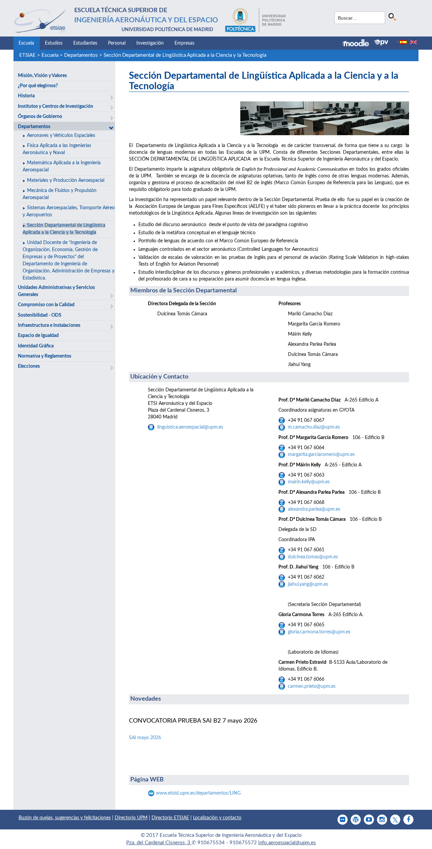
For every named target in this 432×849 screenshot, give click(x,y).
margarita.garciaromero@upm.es (321, 454)
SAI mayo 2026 (145, 737)
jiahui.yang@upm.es (308, 584)
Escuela (26, 43)
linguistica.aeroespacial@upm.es (190, 427)
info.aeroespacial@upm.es (287, 842)
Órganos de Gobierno (40, 116)
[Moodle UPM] (358, 43)
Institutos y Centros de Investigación (55, 106)
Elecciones (29, 366)
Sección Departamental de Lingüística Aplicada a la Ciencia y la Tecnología (185, 55)
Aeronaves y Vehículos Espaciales (61, 135)
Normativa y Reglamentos (44, 356)
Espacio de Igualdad (38, 335)
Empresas (184, 43)
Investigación (150, 43)
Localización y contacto (217, 818)
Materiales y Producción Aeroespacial (65, 180)
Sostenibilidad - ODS (39, 315)
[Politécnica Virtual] (381, 42)
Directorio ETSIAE (170, 818)
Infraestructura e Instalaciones (49, 325)
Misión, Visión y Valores (42, 75)
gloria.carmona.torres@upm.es (319, 632)
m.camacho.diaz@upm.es (314, 427)
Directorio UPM (131, 818)
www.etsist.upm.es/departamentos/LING (198, 793)
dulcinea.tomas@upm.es (313, 557)
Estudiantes (85, 43)
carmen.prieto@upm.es (311, 686)
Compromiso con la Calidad (46, 304)
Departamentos (81, 55)
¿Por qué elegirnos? (38, 85)
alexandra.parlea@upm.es (314, 509)
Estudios (53, 43)
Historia (26, 96)
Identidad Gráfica (36, 346)
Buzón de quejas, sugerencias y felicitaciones (65, 818)
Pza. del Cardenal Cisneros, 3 (159, 842)
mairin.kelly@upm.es (309, 482)
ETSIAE (27, 55)
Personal (117, 43)
